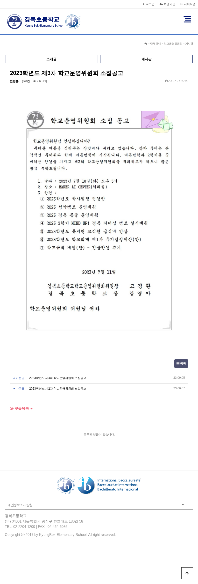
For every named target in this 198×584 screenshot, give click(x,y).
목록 (182, 363)
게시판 (146, 59)
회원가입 (169, 4)
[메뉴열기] (187, 19)
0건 (27, 81)
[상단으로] (187, 573)
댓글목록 (21, 408)
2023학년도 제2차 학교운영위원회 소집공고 (57, 388)
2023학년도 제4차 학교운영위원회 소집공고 (57, 378)
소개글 (51, 59)
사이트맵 (189, 4)
